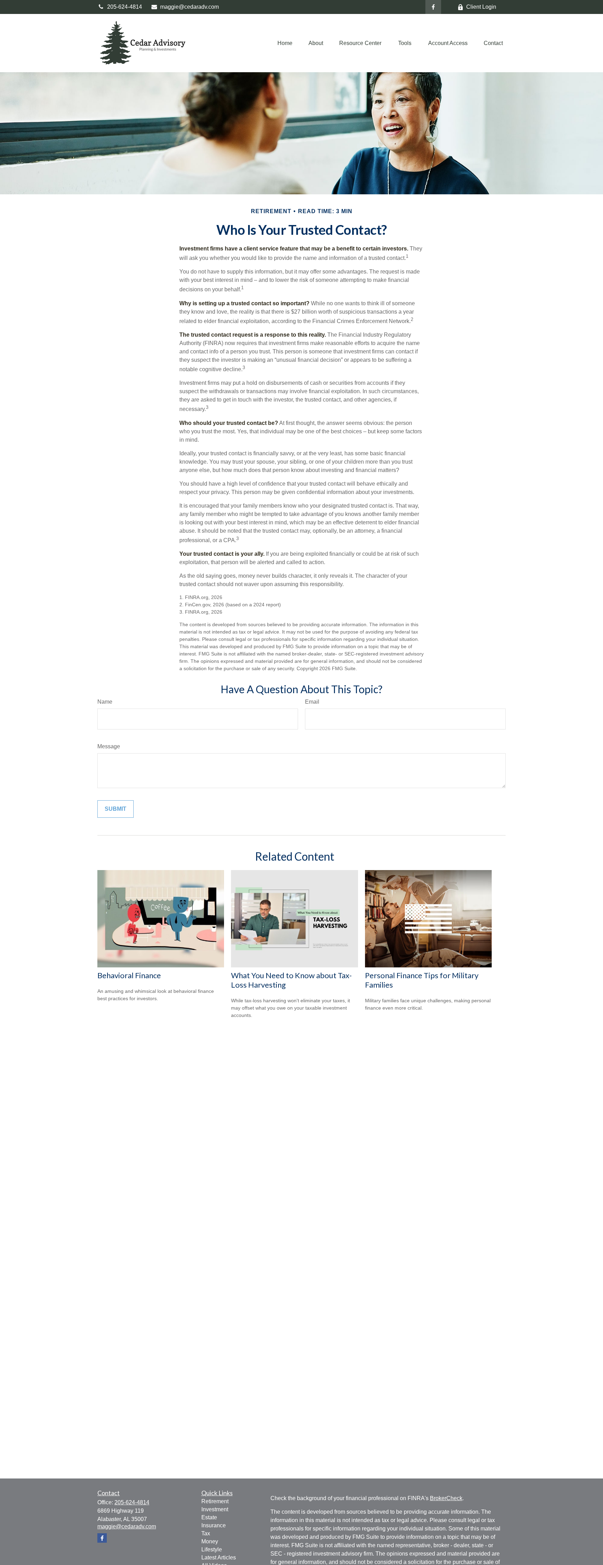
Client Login (481, 7)
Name (104, 702)
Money (209, 1541)
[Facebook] (433, 7)
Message (108, 746)
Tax (205, 1533)
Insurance (213, 1525)
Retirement (215, 1501)
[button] (285, 43)
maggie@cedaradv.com (189, 7)
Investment (214, 1509)
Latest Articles (218, 1557)
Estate (209, 1517)
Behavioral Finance (129, 975)
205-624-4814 (124, 7)
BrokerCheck (446, 1498)
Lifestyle (211, 1549)
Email (312, 702)
